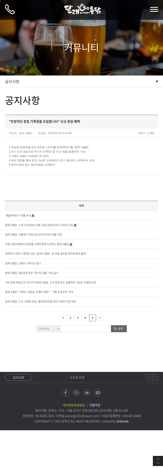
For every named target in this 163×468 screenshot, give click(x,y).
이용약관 (94, 405)
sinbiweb (122, 421)
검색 (120, 328)
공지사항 (12, 81)
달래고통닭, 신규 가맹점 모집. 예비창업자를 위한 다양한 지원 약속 (40, 301)
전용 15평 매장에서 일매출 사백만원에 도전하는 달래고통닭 (37, 244)
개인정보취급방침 (74, 405)
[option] (75, 377)
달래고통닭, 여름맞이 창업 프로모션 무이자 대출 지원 (33, 234)
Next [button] (155, 377)
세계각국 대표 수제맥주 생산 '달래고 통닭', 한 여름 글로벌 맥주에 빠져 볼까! (45, 253)
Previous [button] (149, 377)
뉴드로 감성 (43, 377)
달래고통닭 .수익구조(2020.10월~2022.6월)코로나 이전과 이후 (39, 225)
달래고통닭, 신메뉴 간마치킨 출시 (23, 263)
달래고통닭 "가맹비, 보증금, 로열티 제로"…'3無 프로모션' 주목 (39, 292)
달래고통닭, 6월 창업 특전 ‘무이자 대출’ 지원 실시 (31, 273)
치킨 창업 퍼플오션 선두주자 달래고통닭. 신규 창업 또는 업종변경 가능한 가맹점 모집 (50, 282)
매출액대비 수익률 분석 (18, 215)
